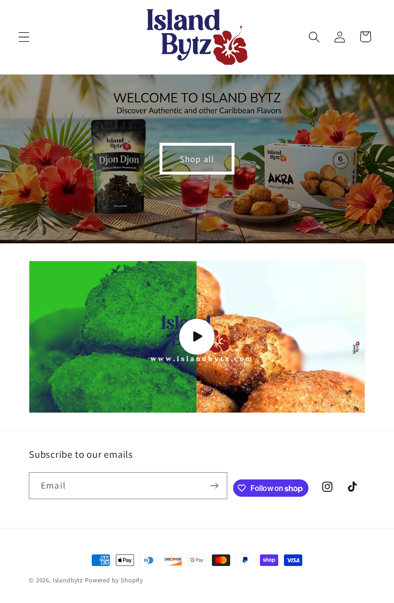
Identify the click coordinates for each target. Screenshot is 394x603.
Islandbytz (68, 580)
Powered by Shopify (114, 580)
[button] (24, 37)
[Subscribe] (214, 485)
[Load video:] (197, 337)
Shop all (197, 158)
